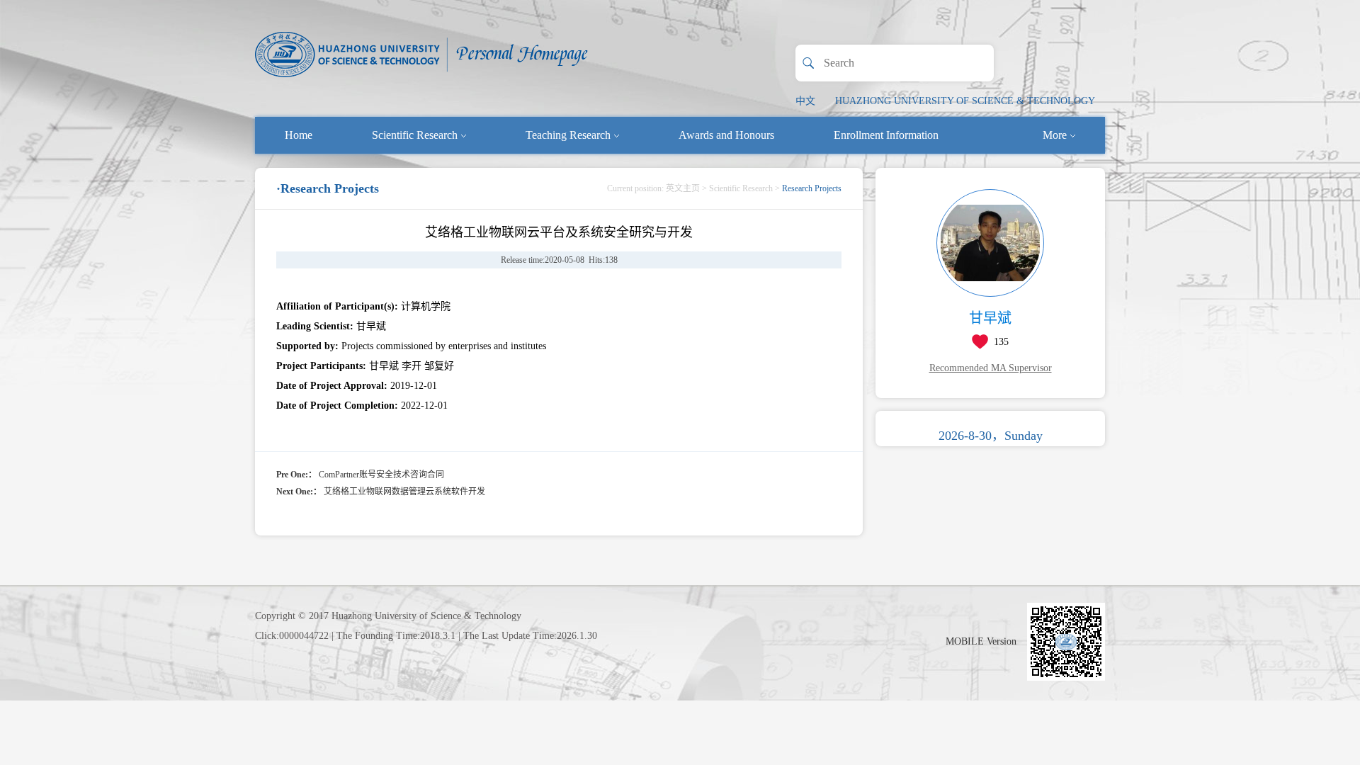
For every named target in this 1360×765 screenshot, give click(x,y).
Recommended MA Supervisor (990, 368)
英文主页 (683, 188)
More (1055, 135)
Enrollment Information (886, 135)
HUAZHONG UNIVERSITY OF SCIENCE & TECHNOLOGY (965, 101)
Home (298, 135)
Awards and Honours (726, 135)
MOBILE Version (981, 641)
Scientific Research (415, 135)
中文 (805, 101)
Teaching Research (568, 135)
